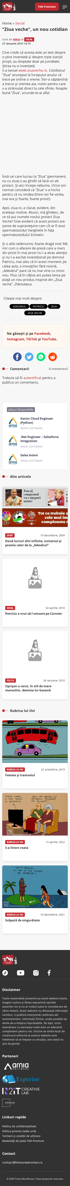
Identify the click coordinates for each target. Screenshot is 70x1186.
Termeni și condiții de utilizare (21, 1136)
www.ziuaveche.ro (32, 70)
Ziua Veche (35, 313)
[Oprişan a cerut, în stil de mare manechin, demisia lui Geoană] (35, 665)
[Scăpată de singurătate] (35, 899)
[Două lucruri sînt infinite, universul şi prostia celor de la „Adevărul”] (35, 520)
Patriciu (38, 306)
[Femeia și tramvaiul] (35, 754)
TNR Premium (47, 6)
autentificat (32, 378)
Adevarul (19, 306)
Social (20, 23)
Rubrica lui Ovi (15, 769)
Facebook (42, 333)
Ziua (54, 306)
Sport (10, 535)
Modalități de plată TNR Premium (23, 1141)
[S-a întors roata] (35, 827)
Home (7, 23)
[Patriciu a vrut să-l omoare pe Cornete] (35, 593)
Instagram (15, 339)
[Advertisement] (35, 134)
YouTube (49, 339)
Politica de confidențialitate (19, 1126)
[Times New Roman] (9, 6)
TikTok (31, 339)
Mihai (16, 39)
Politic (10, 680)
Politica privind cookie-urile (19, 1131)
